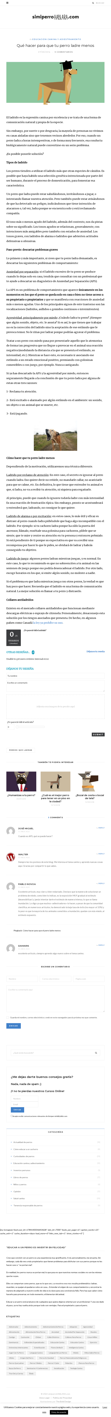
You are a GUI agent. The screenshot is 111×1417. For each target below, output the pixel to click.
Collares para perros (73, 1337)
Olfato (11, 1358)
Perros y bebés (36, 1363)
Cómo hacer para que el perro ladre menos (42, 930)
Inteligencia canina (76, 1348)
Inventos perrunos (21, 1170)
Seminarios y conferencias (37, 1368)
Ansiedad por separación (74, 1332)
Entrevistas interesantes (18, 1348)
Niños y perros (19, 1184)
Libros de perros (20, 1177)
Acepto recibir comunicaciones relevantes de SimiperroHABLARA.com (40, 1116)
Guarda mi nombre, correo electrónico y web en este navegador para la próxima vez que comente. (53, 1017)
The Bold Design (63, 1401)
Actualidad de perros (22, 1142)
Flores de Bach (57, 1348)
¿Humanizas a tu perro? (21, 795)
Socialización (59, 1368)
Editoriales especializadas (34, 1342)
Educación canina (57, 1342)
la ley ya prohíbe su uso (48, 622)
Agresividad (87, 1327)
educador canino (77, 1342)
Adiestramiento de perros (53, 1327)
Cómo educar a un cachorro (25, 1149)
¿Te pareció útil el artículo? (20, 722)
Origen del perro (26, 1358)
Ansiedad (55, 1332)
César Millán (92, 1337)
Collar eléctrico (53, 1337)
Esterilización (39, 1348)
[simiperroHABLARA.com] (55, 17)
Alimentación (14, 1332)
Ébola (31, 1373)
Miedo (75, 1353)
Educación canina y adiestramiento (56, 39)
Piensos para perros (86, 1363)
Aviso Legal (44, 1398)
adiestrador (13, 1327)
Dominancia (13, 1342)
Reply (102, 828)
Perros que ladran (20, 750)
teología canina (76, 1368)
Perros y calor (53, 1363)
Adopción (73, 1327)
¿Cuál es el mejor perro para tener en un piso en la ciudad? (55, 798)
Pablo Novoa (27, 884)
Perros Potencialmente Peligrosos (73, 1358)
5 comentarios (64, 52)
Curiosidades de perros (23, 1156)
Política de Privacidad (62, 1398)
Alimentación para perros (35, 1332)
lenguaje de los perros (58, 1353)
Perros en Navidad (46, 1358)
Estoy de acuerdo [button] (59, 1412)
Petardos (68, 1363)
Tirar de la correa (16, 1373)
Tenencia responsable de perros (27, 1205)
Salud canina (19, 1198)
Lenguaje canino (36, 1353)
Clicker (38, 1337)
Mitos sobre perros (92, 1353)
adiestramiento (31, 1327)
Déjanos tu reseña (96, 651)
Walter (23, 854)
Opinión (17, 1191)
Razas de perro (15, 1368)
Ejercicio (93, 1342)
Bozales (94, 1332)
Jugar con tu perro (16, 1353)
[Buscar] (93, 3)
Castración (25, 1337)
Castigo (12, 1337)
